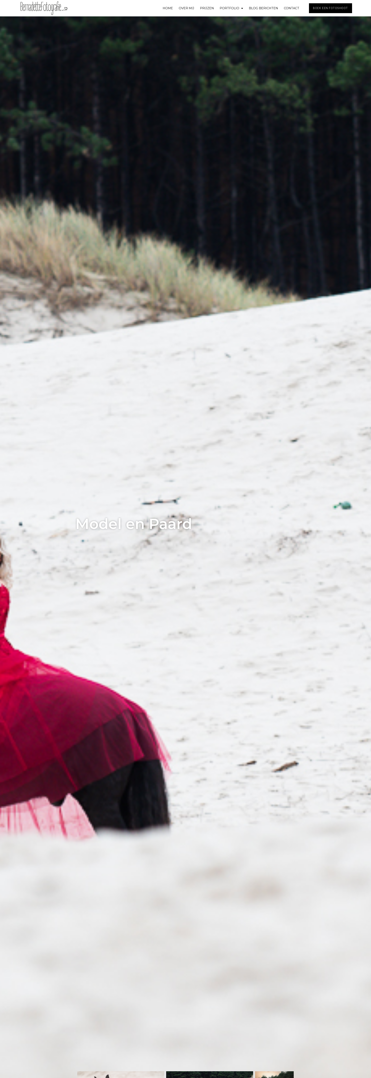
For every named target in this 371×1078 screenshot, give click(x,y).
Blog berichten (263, 8)
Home (168, 8)
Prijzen (207, 8)
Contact (291, 8)
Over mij (186, 8)
